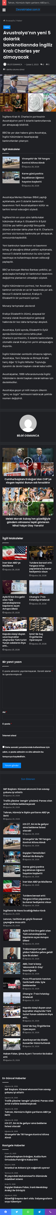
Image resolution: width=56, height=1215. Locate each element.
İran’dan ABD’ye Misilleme (11, 564)
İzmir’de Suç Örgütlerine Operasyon (36, 636)
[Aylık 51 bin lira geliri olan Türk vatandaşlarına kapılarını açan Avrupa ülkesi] (14, 587)
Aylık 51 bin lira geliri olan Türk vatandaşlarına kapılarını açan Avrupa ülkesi (13, 602)
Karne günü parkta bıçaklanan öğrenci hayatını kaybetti (33, 177)
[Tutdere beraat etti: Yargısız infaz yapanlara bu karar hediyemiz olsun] (41, 553)
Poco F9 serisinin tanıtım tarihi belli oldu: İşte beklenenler (37, 982)
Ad (4, 712)
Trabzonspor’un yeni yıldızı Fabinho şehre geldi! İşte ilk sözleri (38, 952)
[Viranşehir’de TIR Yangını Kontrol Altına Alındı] (11, 162)
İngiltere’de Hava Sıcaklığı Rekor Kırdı (24, 910)
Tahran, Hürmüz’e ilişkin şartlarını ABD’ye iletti (30, 2)
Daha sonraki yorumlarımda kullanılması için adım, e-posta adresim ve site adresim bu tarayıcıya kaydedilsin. (26, 752)
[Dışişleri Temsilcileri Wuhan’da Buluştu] (11, 857)
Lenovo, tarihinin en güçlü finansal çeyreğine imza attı (22, 920)
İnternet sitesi (9, 735)
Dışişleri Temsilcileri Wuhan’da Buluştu (34, 854)
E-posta (7, 724)
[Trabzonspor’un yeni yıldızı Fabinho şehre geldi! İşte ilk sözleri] (11, 953)
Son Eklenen (28, 779)
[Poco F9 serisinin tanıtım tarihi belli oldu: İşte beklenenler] (11, 983)
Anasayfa (10, 20)
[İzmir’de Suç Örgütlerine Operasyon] (41, 624)
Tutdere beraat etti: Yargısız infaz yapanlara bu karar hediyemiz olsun (40, 567)
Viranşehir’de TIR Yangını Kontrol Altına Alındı (37, 841)
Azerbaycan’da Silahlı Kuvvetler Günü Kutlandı (36, 1041)
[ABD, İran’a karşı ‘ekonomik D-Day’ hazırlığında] (11, 968)
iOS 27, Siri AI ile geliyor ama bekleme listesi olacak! (36, 827)
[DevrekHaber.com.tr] (28, 9)
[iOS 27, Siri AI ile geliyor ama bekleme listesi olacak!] (11, 828)
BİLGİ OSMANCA (14, 64)
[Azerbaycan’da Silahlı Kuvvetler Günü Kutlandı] (11, 1044)
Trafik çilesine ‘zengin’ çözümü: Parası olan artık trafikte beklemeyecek (27, 802)
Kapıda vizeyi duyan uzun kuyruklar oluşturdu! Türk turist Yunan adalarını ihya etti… (14, 639)
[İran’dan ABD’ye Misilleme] (14, 553)
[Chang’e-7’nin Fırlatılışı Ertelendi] (41, 587)
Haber (19, 20)
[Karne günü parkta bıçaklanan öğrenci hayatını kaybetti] (11, 177)
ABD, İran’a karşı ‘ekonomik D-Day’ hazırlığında (33, 967)
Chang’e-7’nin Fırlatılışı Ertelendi (39, 598)
